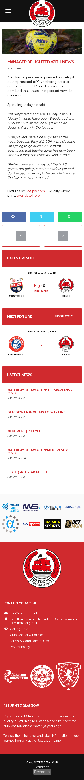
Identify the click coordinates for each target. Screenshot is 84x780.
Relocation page (49, 740)
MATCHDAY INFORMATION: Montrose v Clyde (37, 451)
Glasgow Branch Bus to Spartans (36, 412)
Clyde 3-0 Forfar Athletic (29, 472)
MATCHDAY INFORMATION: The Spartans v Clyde (39, 391)
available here (28, 195)
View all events (64, 316)
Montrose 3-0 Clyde (24, 431)
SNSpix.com (35, 191)
